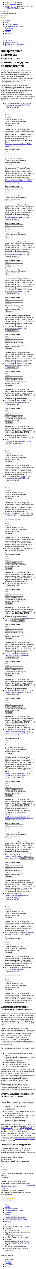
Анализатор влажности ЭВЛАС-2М (17, 402)
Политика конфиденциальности (16, 1219)
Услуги (7, 22)
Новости (8, 30)
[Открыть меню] (1, 37)
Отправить (9, 125)
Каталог (7, 21)
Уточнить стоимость (12, 107)
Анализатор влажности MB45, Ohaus (17, 291)
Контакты (8, 33)
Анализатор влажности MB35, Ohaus (17, 254)
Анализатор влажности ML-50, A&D (17, 365)
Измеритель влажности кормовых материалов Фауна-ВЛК (16, 896)
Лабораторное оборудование (14, 44)
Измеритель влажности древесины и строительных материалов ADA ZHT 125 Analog (19, 775)
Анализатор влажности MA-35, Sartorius (18, 181)
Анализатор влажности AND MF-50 (17, 105)
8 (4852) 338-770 (10, 8)
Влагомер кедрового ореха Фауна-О (17, 655)
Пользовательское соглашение (15, 1218)
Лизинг (7, 31)
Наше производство (11, 24)
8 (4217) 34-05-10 (10, 6)
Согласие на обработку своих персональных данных (16, 122)
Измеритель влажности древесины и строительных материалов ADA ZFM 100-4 (19, 732)
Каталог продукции (11, 42)
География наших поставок (14, 26)
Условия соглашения (12, 1216)
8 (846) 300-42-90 (10, 4)
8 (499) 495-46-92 (10, 2)
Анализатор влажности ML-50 (15, 328)
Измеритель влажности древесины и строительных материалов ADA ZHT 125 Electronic (19, 818)
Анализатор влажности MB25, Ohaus (17, 218)
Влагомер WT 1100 (26, 583)
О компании (9, 28)
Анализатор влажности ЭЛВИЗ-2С (17, 478)
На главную (9, 40)
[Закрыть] (5, 109)
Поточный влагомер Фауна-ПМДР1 (17, 969)
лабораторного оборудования (25, 1139)
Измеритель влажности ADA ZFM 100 (18, 692)
